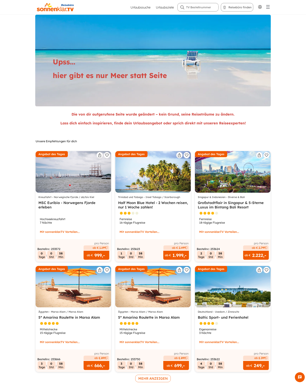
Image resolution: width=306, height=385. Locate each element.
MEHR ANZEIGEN (153, 378)
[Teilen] (100, 155)
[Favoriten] (107, 155)
